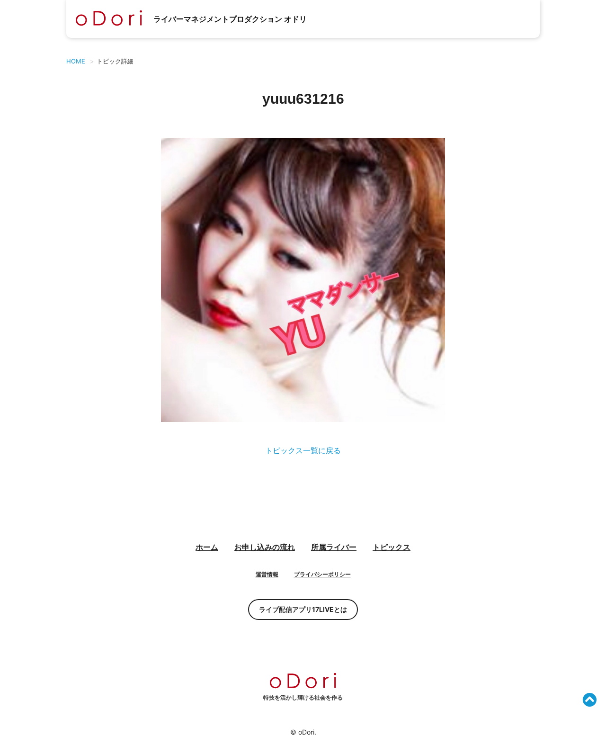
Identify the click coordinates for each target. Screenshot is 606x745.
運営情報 (267, 574)
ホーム (207, 547)
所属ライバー (333, 547)
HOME (75, 61)
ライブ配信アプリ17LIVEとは (303, 609)
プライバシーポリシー (322, 574)
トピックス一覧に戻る (303, 450)
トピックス (391, 547)
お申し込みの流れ (264, 547)
